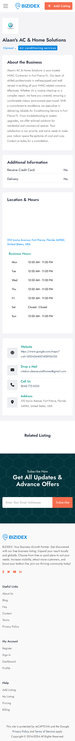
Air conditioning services (38, 48)
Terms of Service (45, 731)
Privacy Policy (10, 627)
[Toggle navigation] (6, 6)
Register (7, 648)
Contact (6, 613)
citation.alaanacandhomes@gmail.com (43, 371)
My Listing (8, 696)
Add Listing (62, 6)
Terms (5, 620)
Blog (5, 600)
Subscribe (62, 502)
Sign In (6, 655)
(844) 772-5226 (30, 386)
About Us (7, 594)
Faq (4, 607)
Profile (6, 668)
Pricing (6, 703)
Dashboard (9, 661)
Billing (6, 710)
